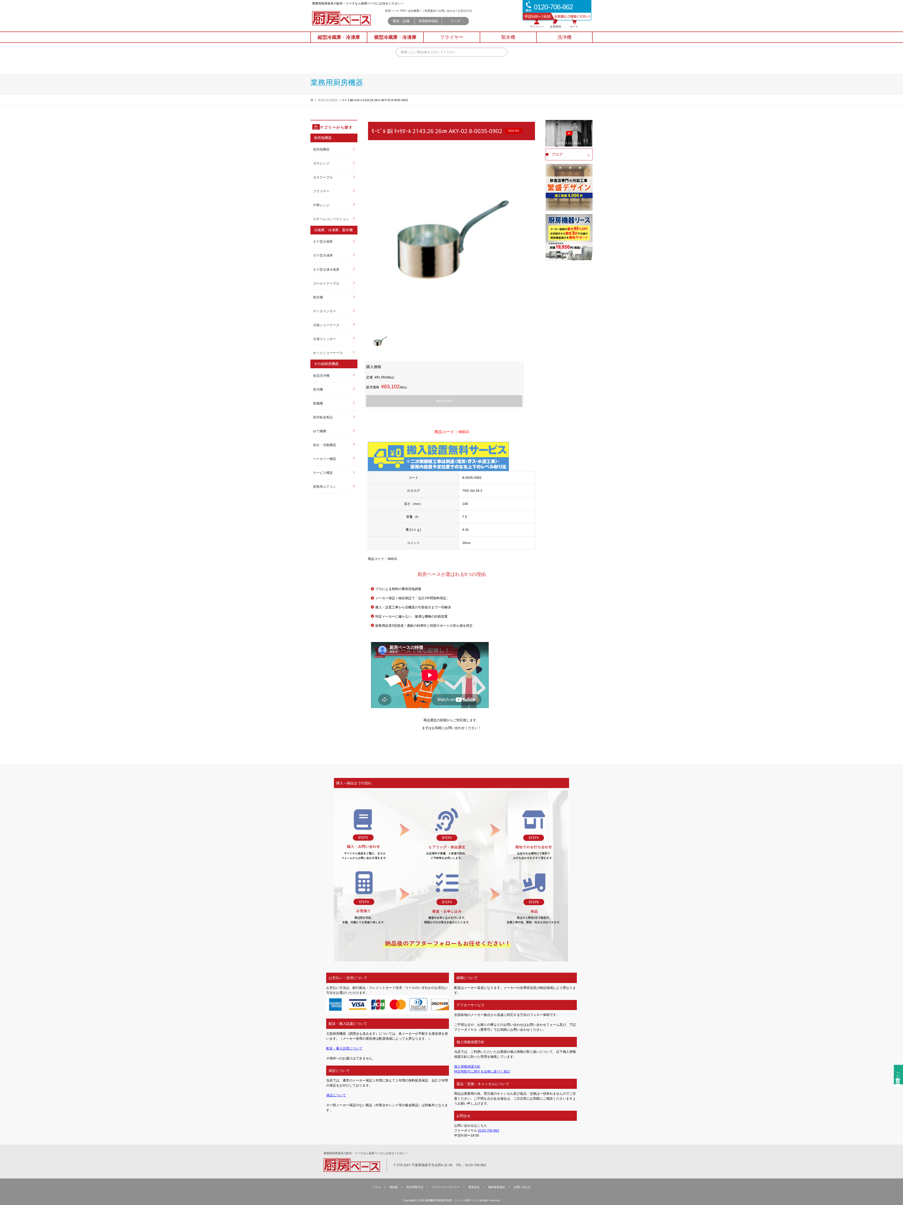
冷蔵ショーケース (326, 325)
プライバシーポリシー (446, 1187)
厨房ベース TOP (395, 10)
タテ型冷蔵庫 (323, 241)
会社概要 (413, 10)
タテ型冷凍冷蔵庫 (326, 269)
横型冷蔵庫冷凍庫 (395, 37)
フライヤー (321, 191)
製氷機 (318, 297)
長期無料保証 (428, 21)
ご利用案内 (429, 10)
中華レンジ (321, 205)
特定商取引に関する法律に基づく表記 (482, 1071)
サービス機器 (323, 473)
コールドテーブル (326, 283)
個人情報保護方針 (467, 1066)
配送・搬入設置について (344, 1048)
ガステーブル (323, 177)
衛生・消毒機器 (324, 445)
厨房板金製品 (323, 417)
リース (455, 21)
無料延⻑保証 (496, 1187)
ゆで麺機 (319, 431)
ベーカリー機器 (324, 459)
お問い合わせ (446, 10)
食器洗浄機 (321, 375)
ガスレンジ (321, 163)
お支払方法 (465, 10)
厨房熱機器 (321, 149)
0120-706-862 (488, 1130)
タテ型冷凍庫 (323, 255)
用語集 (393, 1187)
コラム (376, 1187)
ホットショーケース (328, 353)
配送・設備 (401, 21)
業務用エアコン (324, 486)
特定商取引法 (414, 1187)
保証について (336, 1095)
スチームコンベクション (331, 219)
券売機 (318, 389)
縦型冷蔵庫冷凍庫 (339, 37)
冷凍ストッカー (324, 339)
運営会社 (474, 1187)
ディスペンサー (324, 311)
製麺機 (318, 403)
